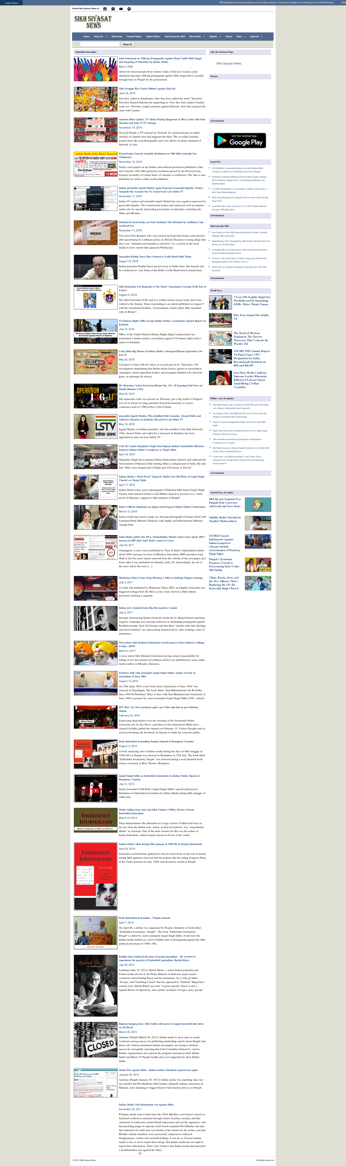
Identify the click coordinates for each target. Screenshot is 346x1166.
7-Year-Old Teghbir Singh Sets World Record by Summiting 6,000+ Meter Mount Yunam (252, 300)
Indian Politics (153, 36)
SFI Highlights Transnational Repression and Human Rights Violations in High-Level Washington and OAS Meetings (247, 2)
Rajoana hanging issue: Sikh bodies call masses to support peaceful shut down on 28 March (161, 1025)
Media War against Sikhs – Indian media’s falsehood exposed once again (158, 1070)
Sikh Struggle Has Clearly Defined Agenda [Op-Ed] (147, 88)
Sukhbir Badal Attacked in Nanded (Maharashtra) (225, 519)
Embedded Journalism (85, 51)
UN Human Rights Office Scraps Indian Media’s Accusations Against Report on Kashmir (162, 322)
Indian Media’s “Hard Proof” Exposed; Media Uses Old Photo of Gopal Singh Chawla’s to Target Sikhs (161, 478)
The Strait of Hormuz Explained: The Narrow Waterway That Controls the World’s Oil (251, 338)
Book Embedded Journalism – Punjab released (144, 918)
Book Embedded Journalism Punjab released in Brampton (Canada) (156, 741)
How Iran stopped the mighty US (251, 316)
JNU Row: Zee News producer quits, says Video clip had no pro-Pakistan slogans (158, 709)
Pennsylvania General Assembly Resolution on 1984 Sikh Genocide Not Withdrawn (157, 155)
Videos (228, 36)
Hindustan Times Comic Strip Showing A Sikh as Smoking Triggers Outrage (161, 578)
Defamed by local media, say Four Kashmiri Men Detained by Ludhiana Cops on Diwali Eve (161, 224)
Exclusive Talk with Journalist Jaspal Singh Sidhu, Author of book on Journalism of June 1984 (157, 674)
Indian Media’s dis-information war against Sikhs (146, 1104)
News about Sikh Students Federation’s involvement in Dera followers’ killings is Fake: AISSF (161, 644)
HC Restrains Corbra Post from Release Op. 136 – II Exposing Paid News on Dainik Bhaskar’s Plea (160, 387)
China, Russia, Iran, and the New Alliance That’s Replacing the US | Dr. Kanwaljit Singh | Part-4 (224, 582)
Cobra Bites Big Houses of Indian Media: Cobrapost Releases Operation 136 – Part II (161, 353)
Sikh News (117, 36)
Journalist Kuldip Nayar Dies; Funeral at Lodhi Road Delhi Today (155, 256)
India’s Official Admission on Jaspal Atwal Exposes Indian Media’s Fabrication (162, 507)
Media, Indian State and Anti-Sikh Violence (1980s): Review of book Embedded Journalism (156, 811)
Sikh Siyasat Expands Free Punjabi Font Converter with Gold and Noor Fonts (225, 502)
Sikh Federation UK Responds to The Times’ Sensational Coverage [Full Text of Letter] (162, 288)
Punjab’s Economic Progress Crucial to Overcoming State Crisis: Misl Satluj (224, 564)
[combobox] (99, 44)
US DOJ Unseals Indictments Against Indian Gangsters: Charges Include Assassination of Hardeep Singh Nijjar (224, 545)
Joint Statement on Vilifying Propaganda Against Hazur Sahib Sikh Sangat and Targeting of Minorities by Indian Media (160, 60)
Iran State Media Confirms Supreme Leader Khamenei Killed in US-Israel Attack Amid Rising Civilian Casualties (250, 380)
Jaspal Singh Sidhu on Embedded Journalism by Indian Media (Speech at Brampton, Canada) (159, 777)
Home (86, 36)
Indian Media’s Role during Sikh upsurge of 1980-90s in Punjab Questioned (160, 844)
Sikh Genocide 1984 (175, 36)
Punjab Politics (134, 36)
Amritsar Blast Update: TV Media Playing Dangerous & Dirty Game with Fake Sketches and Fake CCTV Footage (162, 121)
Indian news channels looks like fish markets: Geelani (148, 608)
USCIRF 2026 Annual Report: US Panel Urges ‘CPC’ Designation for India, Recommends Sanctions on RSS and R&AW (252, 358)
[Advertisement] (207, 21)
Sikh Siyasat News (228, 63)
